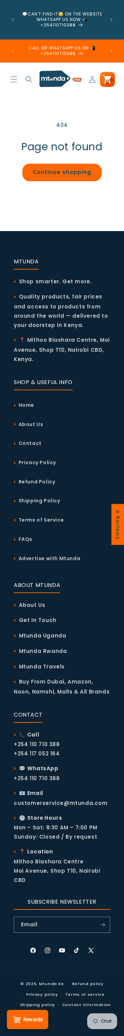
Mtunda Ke (51, 983)
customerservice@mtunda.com (61, 803)
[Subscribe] (102, 925)
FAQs (25, 539)
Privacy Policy (37, 462)
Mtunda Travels (42, 666)
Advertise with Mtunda (50, 558)
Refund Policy (37, 481)
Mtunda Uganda (42, 635)
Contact (30, 443)
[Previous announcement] (12, 19)
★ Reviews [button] (117, 524)
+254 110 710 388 (37, 778)
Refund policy (88, 983)
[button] (13, 79)
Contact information (86, 1004)
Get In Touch (37, 620)
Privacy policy (42, 994)
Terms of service (85, 994)
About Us (31, 424)
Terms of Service (41, 519)
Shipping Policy (39, 500)
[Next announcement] (111, 19)
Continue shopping (62, 172)
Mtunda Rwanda (43, 651)
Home (26, 405)
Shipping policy (37, 1004)
